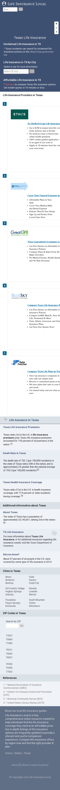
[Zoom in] (56, 24)
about (25, 765)
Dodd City (34, 583)
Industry (9, 594)
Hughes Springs (13, 591)
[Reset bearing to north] (56, 32)
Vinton (32, 603)
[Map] (30, 25)
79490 (9, 667)
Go (20, 9)
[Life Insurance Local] (5, 4)
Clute (31, 577)
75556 (9, 664)
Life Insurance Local (27, 4)
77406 (9, 643)
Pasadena (10, 600)
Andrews (9, 580)
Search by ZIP (13, 621)
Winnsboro (34, 606)
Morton (32, 594)
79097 (9, 657)
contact (34, 765)
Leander (33, 591)
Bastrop (9, 583)
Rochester (10, 606)
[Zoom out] (56, 28)
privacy (44, 765)
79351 (9, 649)
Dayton (32, 580)
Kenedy (33, 588)
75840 (9, 639)
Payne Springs (12, 603)
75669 (9, 653)
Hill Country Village (15, 588)
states (15, 765)
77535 (9, 671)
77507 (9, 635)
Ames (8, 577)
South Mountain (37, 600)
